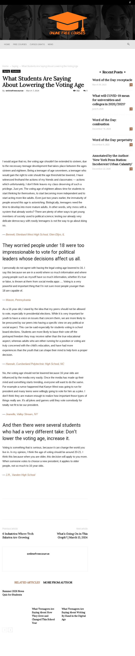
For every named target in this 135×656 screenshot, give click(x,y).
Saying (15, 66)
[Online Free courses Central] (67, 22)
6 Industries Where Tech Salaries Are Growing (18, 535)
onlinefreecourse (14, 90)
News (50, 44)
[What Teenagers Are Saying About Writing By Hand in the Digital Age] (75, 597)
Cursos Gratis (37, 44)
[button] (128, 44)
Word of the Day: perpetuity (112, 140)
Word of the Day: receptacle (112, 80)
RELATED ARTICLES (27, 582)
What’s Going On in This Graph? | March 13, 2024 (72, 535)
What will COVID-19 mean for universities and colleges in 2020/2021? (111, 100)
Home (7, 44)
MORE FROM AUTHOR (57, 582)
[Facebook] (130, 2)
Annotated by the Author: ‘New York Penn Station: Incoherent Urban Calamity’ (112, 160)
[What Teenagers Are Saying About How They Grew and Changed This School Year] (45, 597)
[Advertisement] (67, 56)
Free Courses (20, 44)
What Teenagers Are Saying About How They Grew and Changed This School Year (43, 615)
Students (16, 71)
